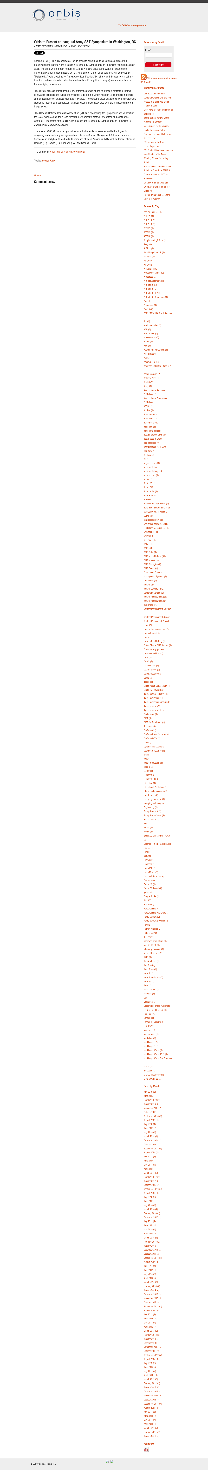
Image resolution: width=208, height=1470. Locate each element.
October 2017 (151, 1144)
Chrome (149, 536)
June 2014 (150, 1270)
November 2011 (153, 1395)
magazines (150, 1030)
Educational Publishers (155, 787)
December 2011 (152, 1391)
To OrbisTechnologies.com (132, 25)
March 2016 (151, 1209)
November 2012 (153, 1347)
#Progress (150, 276)
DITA (148, 718)
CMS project (151, 560)
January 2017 (151, 1181)
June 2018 (150, 1128)
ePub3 (148, 827)
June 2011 (150, 1415)
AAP (147, 329)
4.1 (147, 321)
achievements (151, 337)
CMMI (148, 544)
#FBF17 (149, 232)
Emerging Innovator (154, 799)
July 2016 (150, 1197)
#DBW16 (149, 224)
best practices (151, 443)
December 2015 (152, 1217)
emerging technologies (155, 803)
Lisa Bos (149, 1014)
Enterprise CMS (152, 811)
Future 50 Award (153, 888)
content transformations (156, 629)
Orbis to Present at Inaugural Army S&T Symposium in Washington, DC (85, 42)
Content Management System (159, 617)
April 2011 (150, 1424)
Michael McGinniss (154, 1074)
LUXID (148, 1026)
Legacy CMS (151, 1001)
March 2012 (151, 1379)
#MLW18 (149, 264)
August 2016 (151, 1193)
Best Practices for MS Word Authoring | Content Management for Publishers (156, 122)
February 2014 (152, 1286)
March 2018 (151, 1136)
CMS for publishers (155, 556)
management (151, 1034)
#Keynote (149, 244)
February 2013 (152, 1335)
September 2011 (153, 1403)
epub (147, 823)
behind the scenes (153, 430)
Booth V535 (151, 491)
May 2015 (150, 1229)
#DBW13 (149, 220)
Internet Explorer (153, 953)
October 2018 (151, 1112)
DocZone (150, 730)
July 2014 (150, 1266)
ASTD (148, 406)
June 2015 (150, 1225)
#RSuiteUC (150, 285)
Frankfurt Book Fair (154, 876)
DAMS (148, 661)
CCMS (148, 515)
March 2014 (151, 1282)
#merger (149, 256)
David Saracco (152, 669)
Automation (150, 418)
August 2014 (151, 1262)
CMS (148, 548)
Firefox (148, 860)
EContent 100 (151, 779)
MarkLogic (151, 1042)
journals (149, 981)
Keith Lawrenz (152, 989)
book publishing (153, 471)
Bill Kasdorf (150, 455)
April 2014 (150, 1278)
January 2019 (151, 1104)
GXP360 (149, 900)
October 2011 (151, 1399)
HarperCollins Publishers (156, 912)
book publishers (152, 467)
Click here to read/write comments (67, 151)
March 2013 (151, 1330)
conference (150, 580)
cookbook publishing (155, 641)
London (149, 1018)
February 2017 (152, 1177)
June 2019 (150, 1096)
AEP (147, 345)
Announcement (152, 374)
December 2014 (152, 1249)
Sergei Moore (51, 46)
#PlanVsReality (152, 268)
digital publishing (153, 698)
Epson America (152, 819)
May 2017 (150, 1164)
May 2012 (150, 1371)
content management (155, 596)
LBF (147, 997)
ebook (148, 758)
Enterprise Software (154, 815)
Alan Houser (151, 353)
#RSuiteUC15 (151, 289)
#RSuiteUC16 (152, 293)
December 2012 (152, 1343)
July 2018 (150, 1124)
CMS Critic (150, 552)
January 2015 (151, 1246)
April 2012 (151, 1375)
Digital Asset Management (157, 686)
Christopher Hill (152, 532)
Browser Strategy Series (156, 503)
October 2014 (151, 1253)
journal (148, 973)
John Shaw (150, 969)
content (149, 584)
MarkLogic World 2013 (156, 1054)
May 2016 (150, 1205)
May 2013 (150, 1322)
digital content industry (156, 694)
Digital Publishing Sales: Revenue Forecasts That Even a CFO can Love (157, 134)
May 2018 (150, 1132)
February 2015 (152, 1241)
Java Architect (152, 961)
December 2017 (152, 1140)
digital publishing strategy (157, 702)
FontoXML (150, 868)
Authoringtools (152, 414)
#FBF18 (149, 236)
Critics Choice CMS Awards (158, 645)
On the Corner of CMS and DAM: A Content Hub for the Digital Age (156, 186)
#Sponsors (150, 305)
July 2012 (150, 1363)
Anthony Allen (152, 378)
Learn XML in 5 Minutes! (155, 93)
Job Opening (151, 965)
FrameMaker (151, 872)
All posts (37, 175)
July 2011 (150, 1411)
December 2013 (152, 1294)
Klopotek (149, 993)
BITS (147, 459)
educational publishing (155, 791)
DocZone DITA (152, 738)
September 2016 (153, 1189)
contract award (152, 633)
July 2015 (150, 1221)
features (149, 856)
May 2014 (150, 1274)
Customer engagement (155, 649)
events (45, 160)
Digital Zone (151, 714)
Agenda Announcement (156, 349)
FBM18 (148, 852)
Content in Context (154, 592)
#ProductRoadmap (154, 272)
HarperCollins (151, 908)
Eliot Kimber (151, 795)
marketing (150, 1038)
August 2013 (151, 1310)
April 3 (148, 382)
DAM (148, 657)
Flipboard (149, 864)
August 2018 (151, 1120)
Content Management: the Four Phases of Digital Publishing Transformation (158, 101)
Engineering (151, 807)
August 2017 (151, 1152)
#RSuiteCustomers (154, 281)
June (147, 985)
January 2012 (151, 1387)
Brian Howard (151, 495)
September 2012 (153, 1355)
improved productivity (155, 941)
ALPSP (148, 358)
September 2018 (153, 1116)
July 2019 (150, 1091)
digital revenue (152, 706)
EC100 (148, 771)
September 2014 (153, 1258)
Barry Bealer (151, 422)
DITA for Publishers (154, 722)
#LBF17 (149, 248)
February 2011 (152, 1432)
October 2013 (151, 1302)
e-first (148, 754)
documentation (152, 726)
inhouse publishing (154, 949)
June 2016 (150, 1201)
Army (52, 160)
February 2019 (152, 1100)
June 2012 (150, 1367)
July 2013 (150, 1314)
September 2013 (153, 1306)
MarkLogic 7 (151, 1046)
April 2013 (150, 1326)
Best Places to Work (154, 438)
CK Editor (150, 540)
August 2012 (151, 1359)
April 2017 (150, 1169)
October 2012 (151, 1351)
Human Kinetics (152, 929)
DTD (147, 742)
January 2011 (151, 1436)
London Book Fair (153, 1022)
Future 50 (150, 884)
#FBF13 (149, 228)
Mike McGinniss (152, 1078)
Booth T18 (150, 487)
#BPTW (149, 216)
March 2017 (151, 1173)
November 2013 (153, 1298)
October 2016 (151, 1185)
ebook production (153, 762)
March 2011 (151, 1428)
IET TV (148, 937)
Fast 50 (149, 848)
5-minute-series (152, 325)
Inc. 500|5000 (152, 945)
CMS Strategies (152, 564)
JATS (148, 957)
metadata (150, 1070)
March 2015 (151, 1237)
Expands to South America (157, 844)
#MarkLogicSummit (154, 252)
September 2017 (153, 1148)
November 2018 (153, 1108)
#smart (148, 301)
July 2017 (150, 1156)
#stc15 (148, 309)
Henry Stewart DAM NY (156, 920)
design (148, 682)
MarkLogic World (153, 1050)
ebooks (149, 767)
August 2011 (151, 1408)
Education (150, 783)
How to (149, 924)
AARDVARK (151, 333)
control (148, 637)
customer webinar (153, 653)
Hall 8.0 (149, 904)
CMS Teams (151, 568)
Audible (149, 410)
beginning (150, 426)
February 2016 (152, 1213)
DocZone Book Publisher (156, 734)
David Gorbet (151, 665)
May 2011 (150, 1420)
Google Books (152, 896)
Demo (148, 677)
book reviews (151, 475)
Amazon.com (151, 362)
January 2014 (151, 1290)
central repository (153, 520)
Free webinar (151, 880)
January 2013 (151, 1339)
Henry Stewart (152, 916)
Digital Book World (154, 690)
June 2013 (150, 1318)
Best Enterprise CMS (155, 434)
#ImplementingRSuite (155, 240)
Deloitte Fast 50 (152, 673)
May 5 (148, 1066)
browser (149, 499)
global (148, 892)
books (148, 479)
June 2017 (150, 1160)
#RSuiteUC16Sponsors (156, 297)
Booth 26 (149, 483)
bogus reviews (152, 463)
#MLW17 (149, 260)
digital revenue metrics (155, 710)
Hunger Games (152, 933)
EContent (149, 775)
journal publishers (153, 977)
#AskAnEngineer (153, 212)
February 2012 (152, 1383)
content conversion (154, 588)
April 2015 (150, 1233)
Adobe (148, 341)
